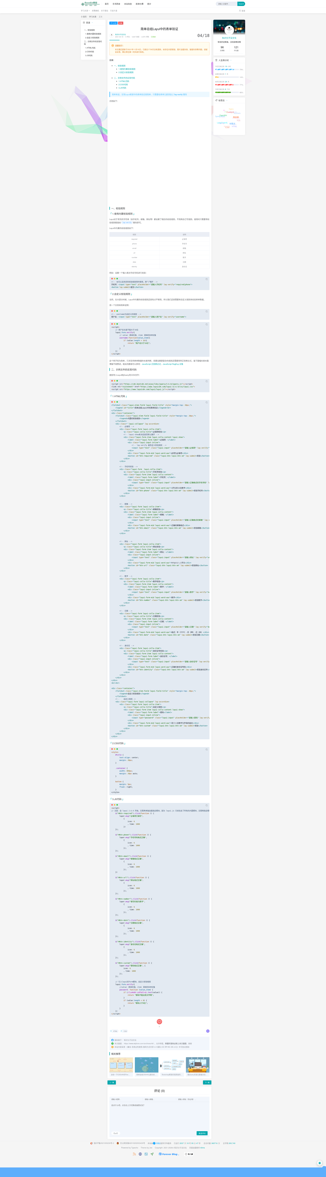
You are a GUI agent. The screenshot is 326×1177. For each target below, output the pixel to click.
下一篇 (207, 1082)
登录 (243, 10)
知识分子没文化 (120, 34)
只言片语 (113, 10)
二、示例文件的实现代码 (93, 42)
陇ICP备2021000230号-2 (103, 1143)
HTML (115, 1031)
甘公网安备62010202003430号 (132, 1143)
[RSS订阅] (133, 1154)
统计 (149, 3)
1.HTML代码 (90, 47)
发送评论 (202, 1133)
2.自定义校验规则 (92, 37)
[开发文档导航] (151, 1154)
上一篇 (111, 1082)
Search (241, 4)
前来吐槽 (139, 3)
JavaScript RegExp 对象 (173, 364)
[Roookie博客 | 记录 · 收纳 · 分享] (91, 4)
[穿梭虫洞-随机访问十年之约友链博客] (188, 1153)
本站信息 (128, 3)
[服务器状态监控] (145, 1154)
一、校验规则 (89, 30)
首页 (107, 3)
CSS (125, 1031)
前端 (120, 23)
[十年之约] (167, 1154)
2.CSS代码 (89, 51)
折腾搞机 (95, 10)
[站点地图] (139, 1154)
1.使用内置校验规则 (93, 33)
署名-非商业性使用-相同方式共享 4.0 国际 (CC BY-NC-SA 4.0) (152, 1047)
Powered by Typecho (129, 1147)
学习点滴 (84, 10)
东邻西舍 (116, 3)
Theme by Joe (146, 1147)
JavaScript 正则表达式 (151, 364)
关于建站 (104, 10)
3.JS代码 (88, 55)
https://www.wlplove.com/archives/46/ (139, 1043)
